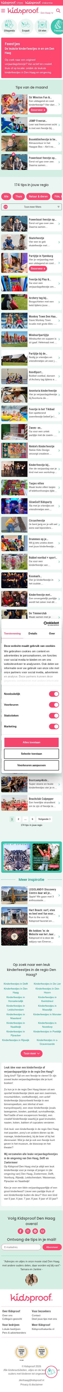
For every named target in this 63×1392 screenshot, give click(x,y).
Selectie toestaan (31, 753)
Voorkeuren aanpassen (31, 765)
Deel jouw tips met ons (44, 1319)
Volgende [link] (43, 819)
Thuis (18, 196)
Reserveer (37, 110)
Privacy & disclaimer (31, 1384)
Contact (36, 1315)
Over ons (7, 1315)
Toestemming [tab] (12, 633)
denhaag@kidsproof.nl (31, 1380)
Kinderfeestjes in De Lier (47, 983)
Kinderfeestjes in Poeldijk (47, 1031)
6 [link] (32, 819)
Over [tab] (52, 633)
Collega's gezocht (12, 1319)
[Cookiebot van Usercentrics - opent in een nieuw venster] (44, 623)
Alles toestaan (31, 742)
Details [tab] (33, 633)
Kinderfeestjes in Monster (47, 1014)
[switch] (54, 705)
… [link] (25, 819)
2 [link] (18, 819)
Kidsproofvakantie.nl (43, 1329)
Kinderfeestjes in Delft (16, 983)
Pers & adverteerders (14, 1332)
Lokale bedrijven (11, 1329)
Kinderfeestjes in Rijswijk (15, 1040)
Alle (6, 196)
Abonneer (52, 1247)
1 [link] (12, 819)
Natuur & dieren (38, 196)
